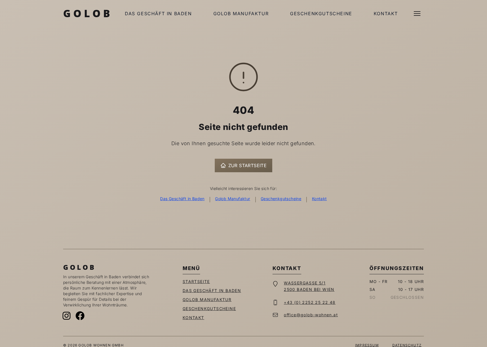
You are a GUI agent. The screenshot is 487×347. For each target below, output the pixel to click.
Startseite (196, 281)
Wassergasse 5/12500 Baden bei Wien (309, 286)
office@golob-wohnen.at (311, 314)
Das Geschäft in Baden (158, 13)
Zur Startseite (247, 165)
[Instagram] (66, 315)
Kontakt (386, 13)
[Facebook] (80, 315)
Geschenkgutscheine (321, 13)
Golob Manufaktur (241, 13)
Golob (87, 13)
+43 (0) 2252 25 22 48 (309, 302)
